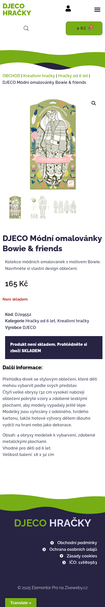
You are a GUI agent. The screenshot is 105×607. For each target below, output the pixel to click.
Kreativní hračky (39, 75)
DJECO (29, 327)
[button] (97, 10)
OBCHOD (11, 75)
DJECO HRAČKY (17, 9)
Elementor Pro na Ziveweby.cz (53, 587)
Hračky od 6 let (73, 75)
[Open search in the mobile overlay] (26, 28)
